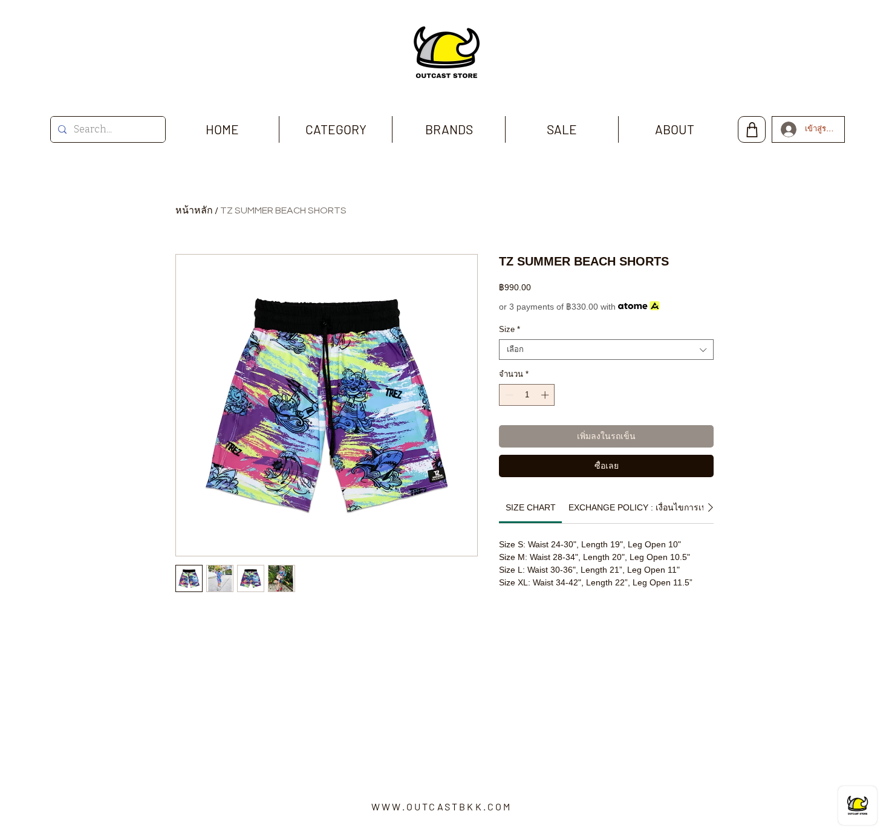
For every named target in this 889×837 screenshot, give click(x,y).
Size (509, 329)
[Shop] (752, 129)
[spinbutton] (527, 395)
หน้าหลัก (194, 210)
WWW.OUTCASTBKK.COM (441, 806)
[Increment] (546, 395)
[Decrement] (508, 395)
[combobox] (606, 349)
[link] (531, 507)
